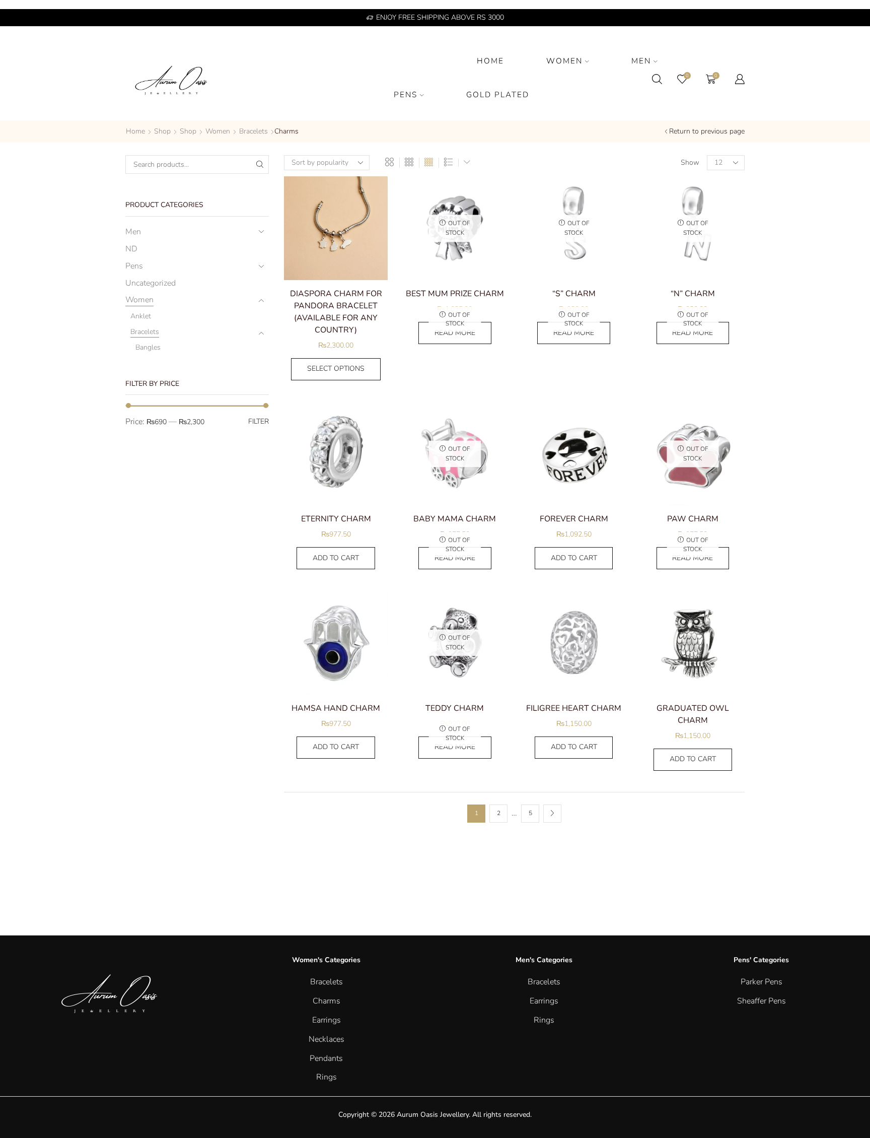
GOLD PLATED (497, 94)
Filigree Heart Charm (573, 708)
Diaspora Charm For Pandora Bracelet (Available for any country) (336, 312)
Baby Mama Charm (454, 518)
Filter (258, 421)
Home (135, 131)
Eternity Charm (336, 518)
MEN (641, 60)
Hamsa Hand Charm (336, 708)
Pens (134, 266)
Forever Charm (574, 518)
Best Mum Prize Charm (455, 293)
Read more (454, 333)
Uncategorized (150, 283)
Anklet (140, 316)
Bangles (148, 347)
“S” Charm (574, 293)
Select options (336, 368)
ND (131, 248)
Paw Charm (692, 518)
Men (133, 231)
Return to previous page (707, 131)
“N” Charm (693, 293)
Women (217, 131)
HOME (490, 60)
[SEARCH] (259, 164)
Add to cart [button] (336, 558)
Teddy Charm (454, 708)
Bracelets (253, 131)
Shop (162, 131)
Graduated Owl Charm (693, 714)
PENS (405, 94)
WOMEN (564, 60)
